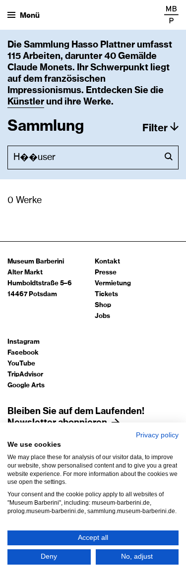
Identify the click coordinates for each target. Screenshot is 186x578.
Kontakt (107, 262)
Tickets (106, 294)
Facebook (23, 353)
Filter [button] (155, 128)
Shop (103, 305)
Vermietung (113, 283)
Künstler (25, 102)
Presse (106, 272)
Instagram (23, 342)
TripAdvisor (25, 374)
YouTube (21, 364)
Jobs (102, 316)
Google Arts (26, 385)
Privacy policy (157, 435)
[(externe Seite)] (171, 14)
